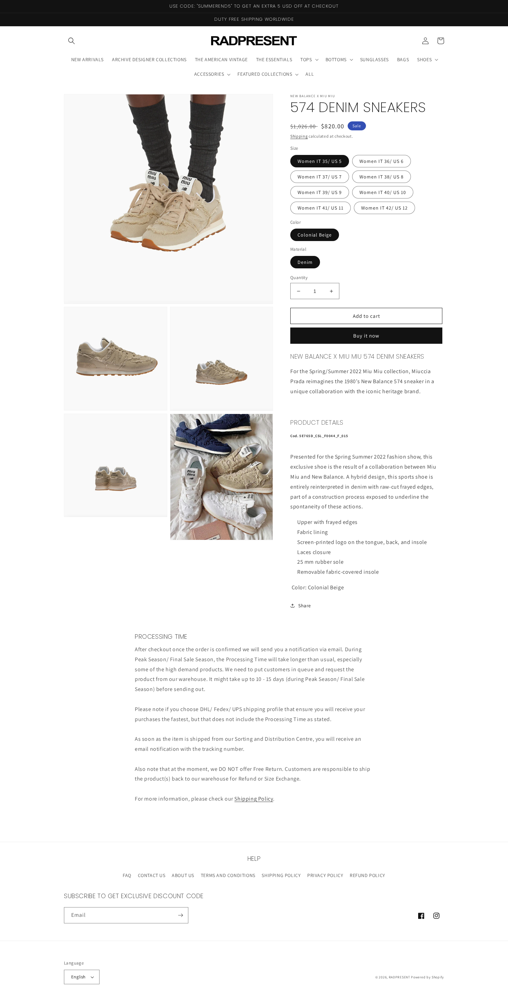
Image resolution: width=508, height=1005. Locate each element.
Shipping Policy (253, 798)
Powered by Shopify (427, 977)
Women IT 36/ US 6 (381, 161)
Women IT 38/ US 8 (381, 177)
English (78, 977)
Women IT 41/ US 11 (321, 208)
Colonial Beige (315, 235)
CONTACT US (152, 875)
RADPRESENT (399, 977)
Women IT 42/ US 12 (384, 208)
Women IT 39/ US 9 (320, 192)
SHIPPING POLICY (281, 875)
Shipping (299, 136)
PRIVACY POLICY (325, 875)
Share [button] (304, 605)
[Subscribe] (180, 915)
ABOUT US (183, 875)
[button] (71, 40)
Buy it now (366, 335)
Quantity (299, 277)
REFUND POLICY (367, 875)
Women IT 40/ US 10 (382, 192)
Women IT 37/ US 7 (320, 177)
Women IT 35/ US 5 (320, 161)
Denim (305, 262)
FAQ (127, 875)
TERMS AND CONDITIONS (228, 875)
